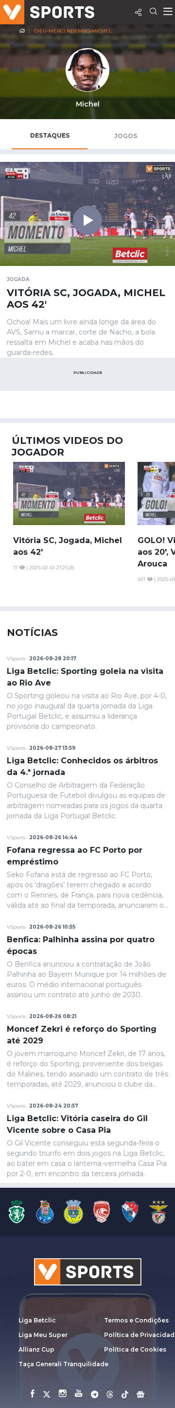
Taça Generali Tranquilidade (63, 1364)
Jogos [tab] (125, 136)
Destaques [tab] (50, 135)
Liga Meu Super (43, 1334)
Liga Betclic (37, 1320)
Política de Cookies (135, 1349)
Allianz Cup (36, 1349)
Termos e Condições (136, 1320)
